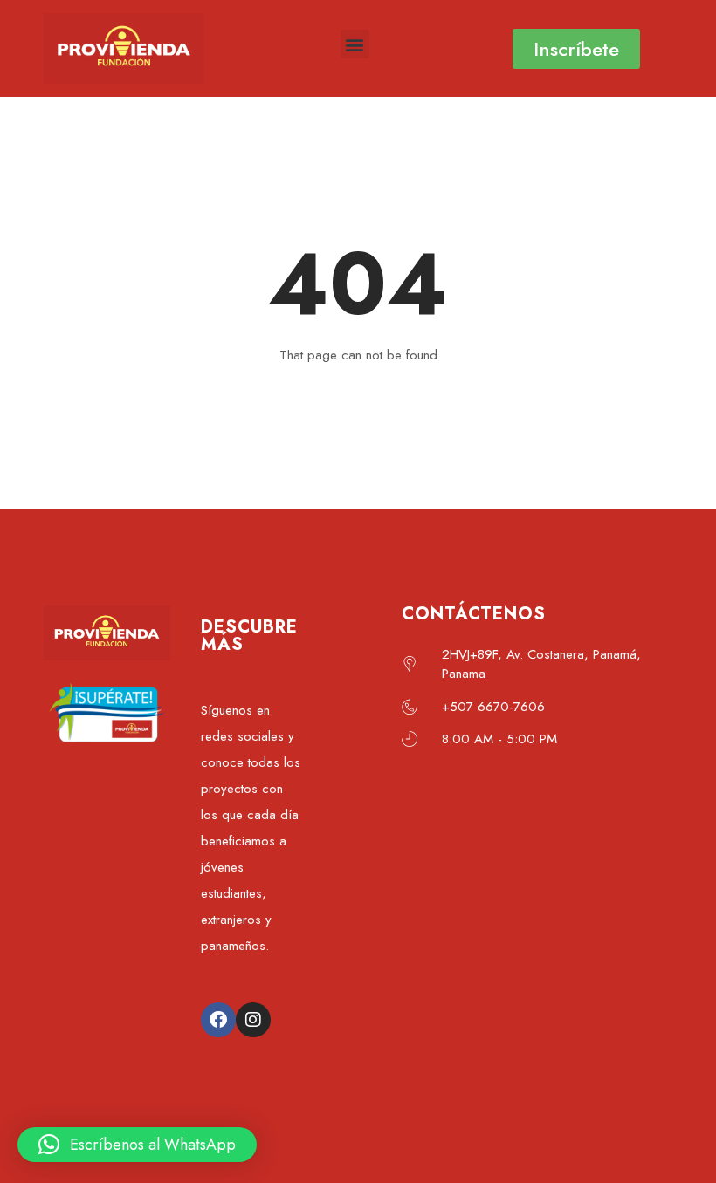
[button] (355, 44)
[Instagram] (253, 1019)
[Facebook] (218, 1019)
